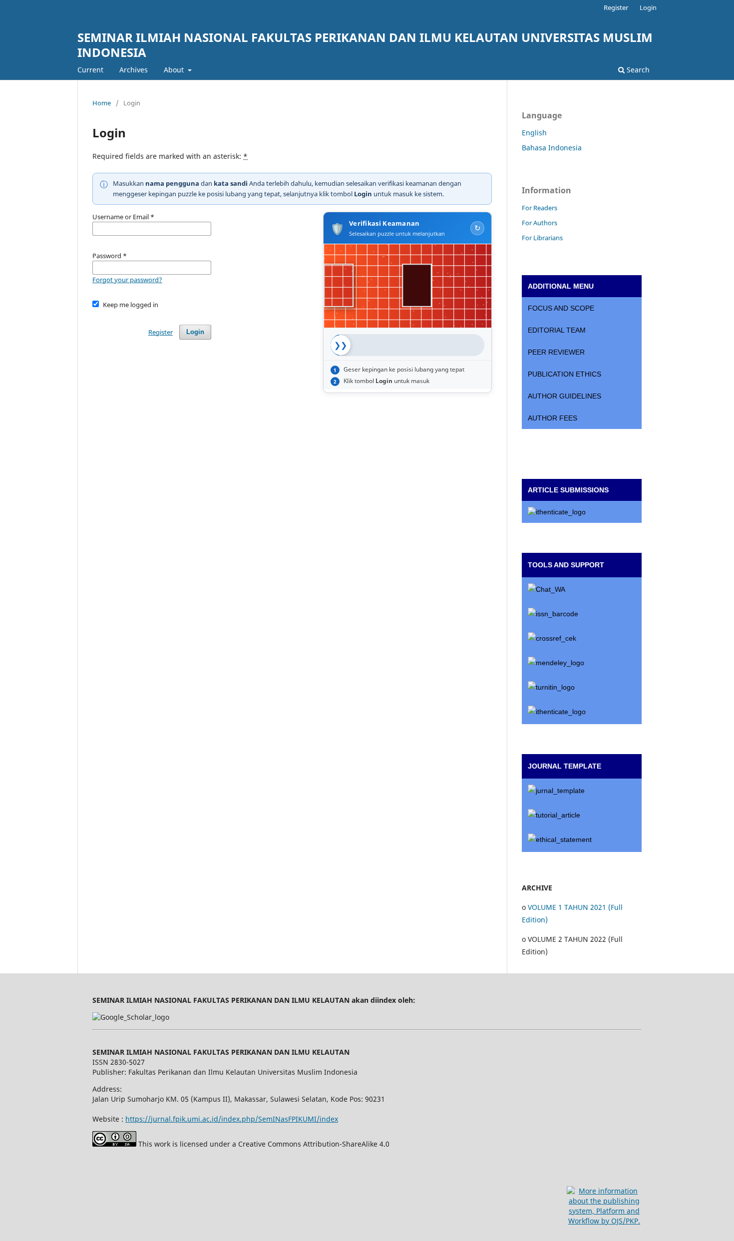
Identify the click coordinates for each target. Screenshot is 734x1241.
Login (648, 7)
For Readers (539, 207)
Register (616, 7)
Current (90, 69)
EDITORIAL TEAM (557, 330)
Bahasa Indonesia (552, 147)
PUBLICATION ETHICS (564, 374)
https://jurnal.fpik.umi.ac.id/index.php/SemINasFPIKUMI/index (231, 1119)
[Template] (582, 791)
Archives (133, 69)
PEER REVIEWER (556, 352)
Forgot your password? (127, 279)
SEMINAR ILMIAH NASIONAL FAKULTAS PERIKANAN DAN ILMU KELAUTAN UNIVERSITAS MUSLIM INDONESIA (365, 44)
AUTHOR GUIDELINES (564, 396)
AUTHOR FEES (552, 418)
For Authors (539, 222)
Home (101, 102)
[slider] (341, 345)
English (534, 132)
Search (637, 69)
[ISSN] (582, 614)
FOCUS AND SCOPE (561, 308)
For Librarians (542, 237)
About (175, 69)
